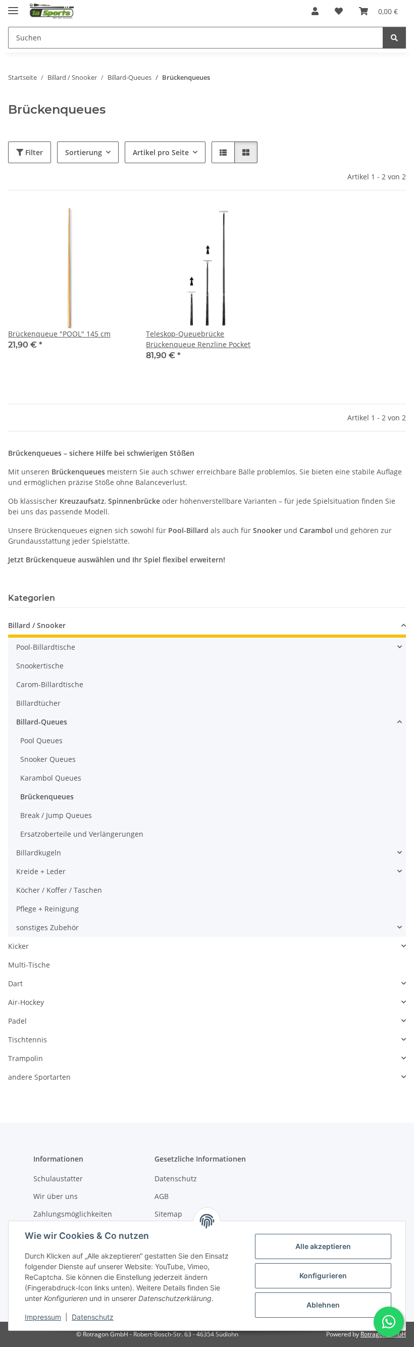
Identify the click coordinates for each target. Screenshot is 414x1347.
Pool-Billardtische (45, 647)
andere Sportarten (39, 1077)
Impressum (43, 1317)
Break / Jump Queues (56, 815)
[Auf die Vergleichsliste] (86, 224)
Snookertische (40, 665)
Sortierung (83, 152)
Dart (15, 983)
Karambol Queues (50, 778)
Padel (17, 1021)
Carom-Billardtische (49, 684)
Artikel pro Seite (161, 152)
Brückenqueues (47, 796)
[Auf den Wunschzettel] (112, 224)
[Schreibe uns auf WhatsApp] (389, 1322)
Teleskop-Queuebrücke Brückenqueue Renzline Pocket (198, 339)
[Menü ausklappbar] (13, 6)
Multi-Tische (29, 965)
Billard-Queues (41, 722)
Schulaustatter (58, 1178)
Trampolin (25, 1058)
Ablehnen (323, 1305)
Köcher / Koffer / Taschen (59, 890)
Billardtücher (38, 703)
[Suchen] (394, 38)
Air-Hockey (26, 1002)
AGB (161, 1196)
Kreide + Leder (41, 871)
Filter (33, 152)
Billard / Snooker (37, 625)
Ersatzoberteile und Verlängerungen (81, 834)
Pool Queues (41, 740)
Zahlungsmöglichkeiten (72, 1214)
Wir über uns (55, 1196)
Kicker (18, 946)
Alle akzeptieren (323, 1246)
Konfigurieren (323, 1275)
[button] (315, 11)
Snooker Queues (48, 759)
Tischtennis (27, 1039)
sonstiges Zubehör (47, 927)
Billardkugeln (38, 852)
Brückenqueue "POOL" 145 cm (59, 334)
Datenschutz (93, 1317)
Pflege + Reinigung (47, 908)
